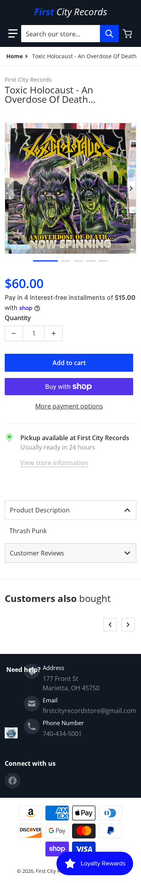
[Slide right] (131, 188)
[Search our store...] (109, 33)
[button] (13, 33)
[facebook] (12, 780)
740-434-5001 (62, 733)
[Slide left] (9, 188)
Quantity (18, 317)
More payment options (69, 406)
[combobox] (69, 33)
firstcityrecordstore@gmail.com (89, 710)
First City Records (56, 870)
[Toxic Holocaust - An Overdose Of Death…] (45, 260)
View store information (54, 463)
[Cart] (128, 33)
